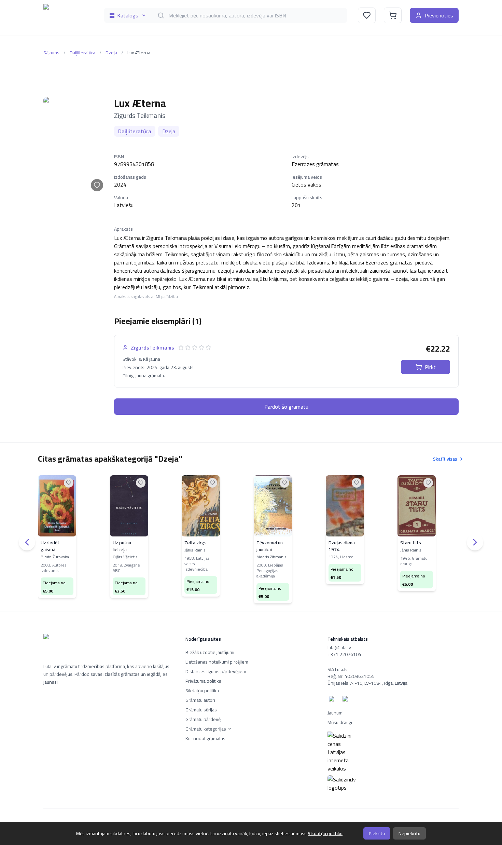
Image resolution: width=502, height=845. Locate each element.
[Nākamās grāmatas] (475, 542)
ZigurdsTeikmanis (152, 347)
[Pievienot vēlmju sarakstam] (97, 185)
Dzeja (111, 52)
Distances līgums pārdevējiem (215, 671)
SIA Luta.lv (337, 669)
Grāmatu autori (200, 700)
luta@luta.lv (339, 647)
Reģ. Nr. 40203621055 (351, 676)
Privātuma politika (203, 681)
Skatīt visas (445, 458)
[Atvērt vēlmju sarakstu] (367, 15)
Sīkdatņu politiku (325, 833)
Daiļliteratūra (82, 52)
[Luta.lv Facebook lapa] (332, 700)
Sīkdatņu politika (202, 690)
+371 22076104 (344, 654)
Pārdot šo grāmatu (286, 406)
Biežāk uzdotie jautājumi (209, 652)
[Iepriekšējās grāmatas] (27, 542)
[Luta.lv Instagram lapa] (346, 700)
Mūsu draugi (339, 722)
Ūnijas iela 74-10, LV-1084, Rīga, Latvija (367, 683)
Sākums (51, 52)
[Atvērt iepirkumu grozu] (393, 15)
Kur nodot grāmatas (205, 738)
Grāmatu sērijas (201, 710)
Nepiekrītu (409, 833)
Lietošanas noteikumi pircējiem (216, 662)
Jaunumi (335, 712)
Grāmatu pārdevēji (204, 719)
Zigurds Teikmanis (139, 115)
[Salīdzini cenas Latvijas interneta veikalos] (393, 752)
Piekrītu (377, 833)
